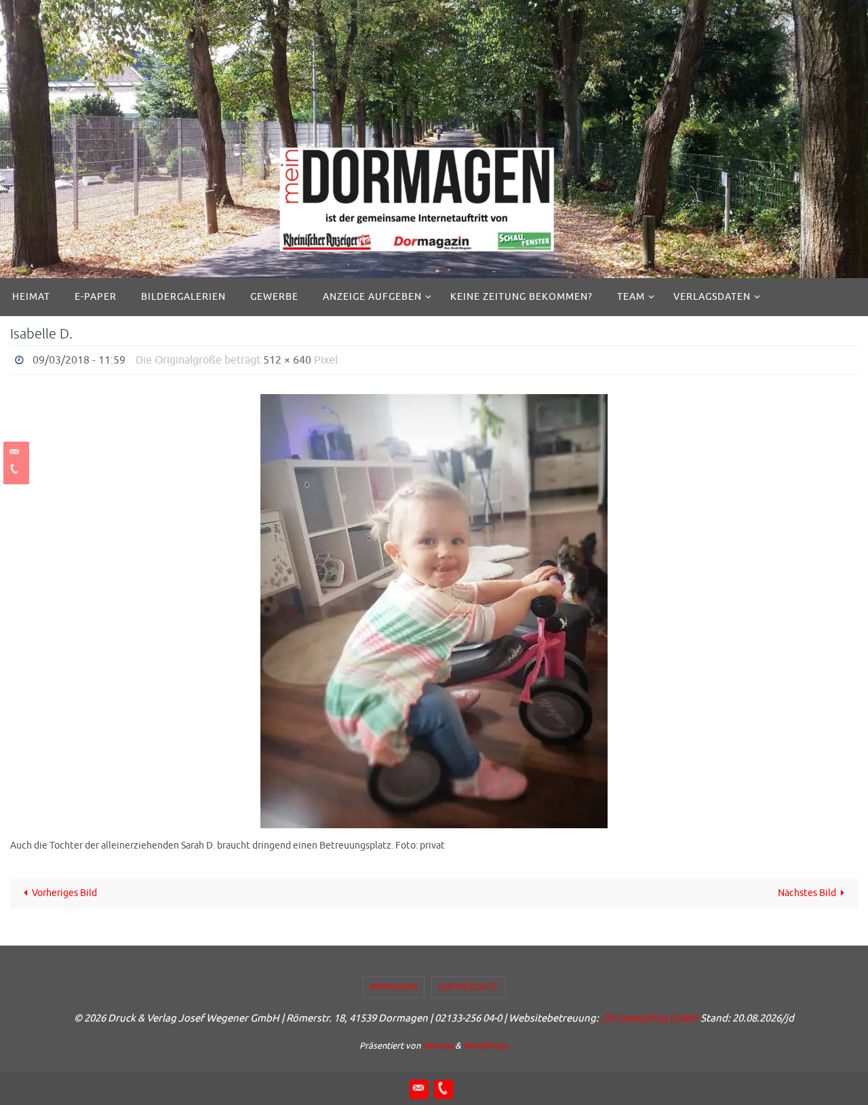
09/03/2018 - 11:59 (79, 360)
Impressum (394, 987)
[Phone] (14, 469)
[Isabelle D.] (434, 611)
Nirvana (437, 1045)
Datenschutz (468, 987)
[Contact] (14, 452)
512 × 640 (287, 360)
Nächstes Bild (807, 893)
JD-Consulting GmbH (649, 1018)
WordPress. (486, 1045)
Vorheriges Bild (64, 893)
